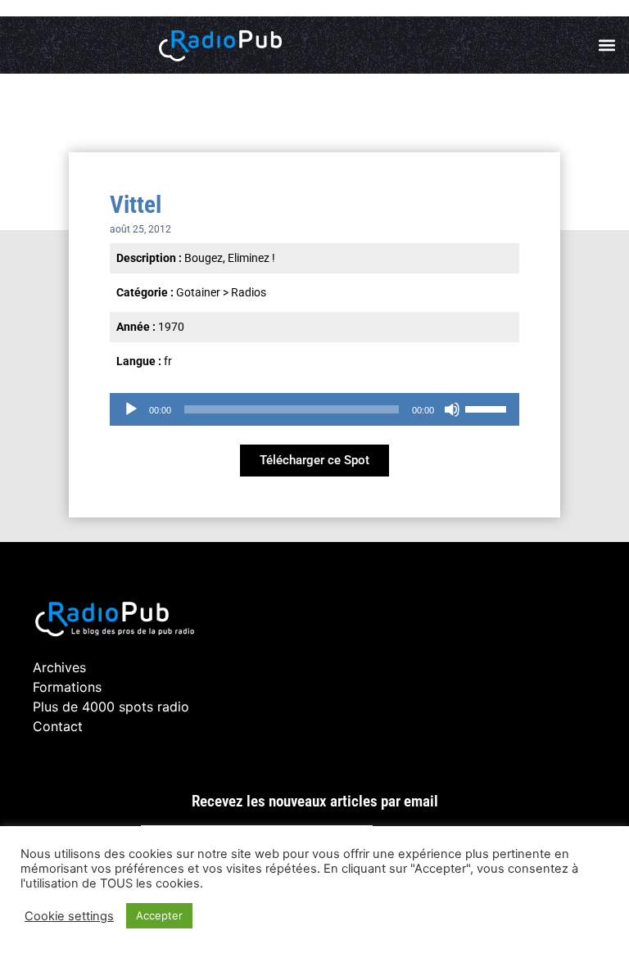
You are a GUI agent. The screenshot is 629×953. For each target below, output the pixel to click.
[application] (314, 409)
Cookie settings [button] (69, 916)
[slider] (488, 407)
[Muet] (452, 409)
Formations (67, 687)
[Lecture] (131, 409)
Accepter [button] (159, 915)
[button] (607, 45)
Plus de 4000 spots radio (111, 706)
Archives (59, 667)
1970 (171, 326)
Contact (58, 726)
